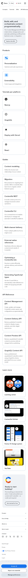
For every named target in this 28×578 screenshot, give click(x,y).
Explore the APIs (10, 41)
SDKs (17, 9)
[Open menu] (25, 3)
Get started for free (12, 503)
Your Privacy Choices (10, 550)
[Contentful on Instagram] (3, 536)
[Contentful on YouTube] (14, 536)
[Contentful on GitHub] (6, 536)
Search (12, 3)
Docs (5, 3)
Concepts (5, 9)
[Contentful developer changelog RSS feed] (21, 536)
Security (4, 554)
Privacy (3, 547)
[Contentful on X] (10, 536)
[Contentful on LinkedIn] (18, 536)
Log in (3, 558)
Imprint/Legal (5, 543)
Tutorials (11, 9)
